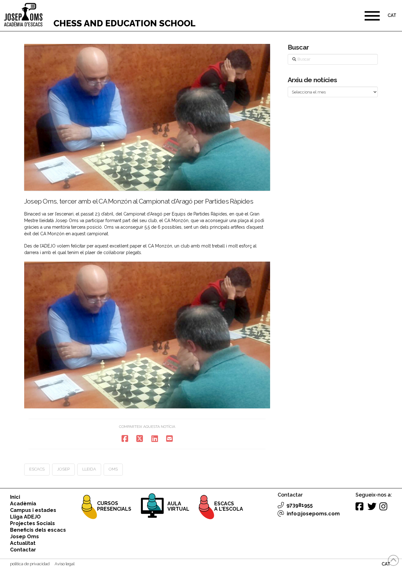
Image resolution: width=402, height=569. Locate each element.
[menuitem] (392, 16)
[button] (372, 15)
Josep (63, 469)
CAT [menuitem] (392, 15)
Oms (113, 469)
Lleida (89, 469)
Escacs (37, 469)
